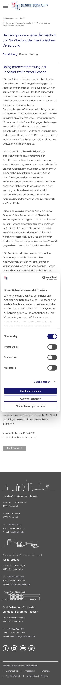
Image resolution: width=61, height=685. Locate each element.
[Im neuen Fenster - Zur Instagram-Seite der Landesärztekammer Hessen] (14, 648)
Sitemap (46, 671)
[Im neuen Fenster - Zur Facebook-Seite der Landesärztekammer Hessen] (5, 648)
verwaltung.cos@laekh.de (22, 636)
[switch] (52, 347)
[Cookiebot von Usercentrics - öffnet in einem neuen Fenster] (43, 278)
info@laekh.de (17, 532)
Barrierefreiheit (13, 676)
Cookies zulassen (30, 391)
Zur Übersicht (14, 448)
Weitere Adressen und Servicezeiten (20, 666)
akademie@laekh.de (20, 584)
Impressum (30, 671)
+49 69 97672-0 (13, 525)
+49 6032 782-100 (15, 629)
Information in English (37, 676)
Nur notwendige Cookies (30, 406)
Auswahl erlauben (30, 398)
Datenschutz (12, 671)
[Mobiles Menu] (6, 6)
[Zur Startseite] (30, 7)
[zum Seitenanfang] (54, 678)
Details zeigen (42, 381)
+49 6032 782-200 (15, 577)
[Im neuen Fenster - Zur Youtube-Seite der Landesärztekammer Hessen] (23, 648)
